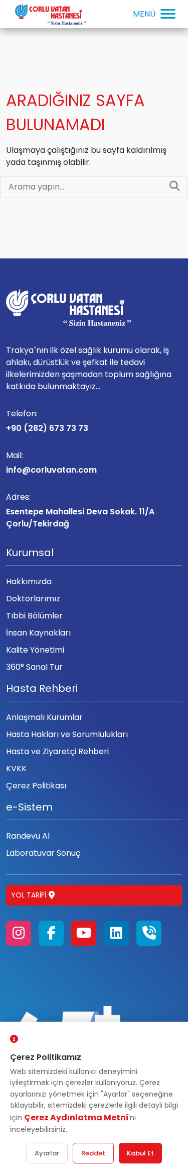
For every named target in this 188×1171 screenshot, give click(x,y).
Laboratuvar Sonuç (43, 853)
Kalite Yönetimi (35, 650)
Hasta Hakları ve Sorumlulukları (67, 734)
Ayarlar (47, 1153)
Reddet (93, 1153)
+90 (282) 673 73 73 (47, 421)
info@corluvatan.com (51, 462)
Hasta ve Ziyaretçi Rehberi (57, 751)
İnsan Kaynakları (38, 633)
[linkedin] (116, 933)
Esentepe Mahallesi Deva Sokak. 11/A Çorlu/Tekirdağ (80, 510)
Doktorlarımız (33, 598)
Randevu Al (28, 836)
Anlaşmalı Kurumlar (44, 717)
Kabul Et (140, 1153)
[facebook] (51, 933)
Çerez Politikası (36, 785)
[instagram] (18, 933)
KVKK (16, 768)
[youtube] (83, 933)
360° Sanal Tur (34, 667)
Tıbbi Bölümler (34, 615)
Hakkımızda (29, 581)
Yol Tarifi (28, 895)
